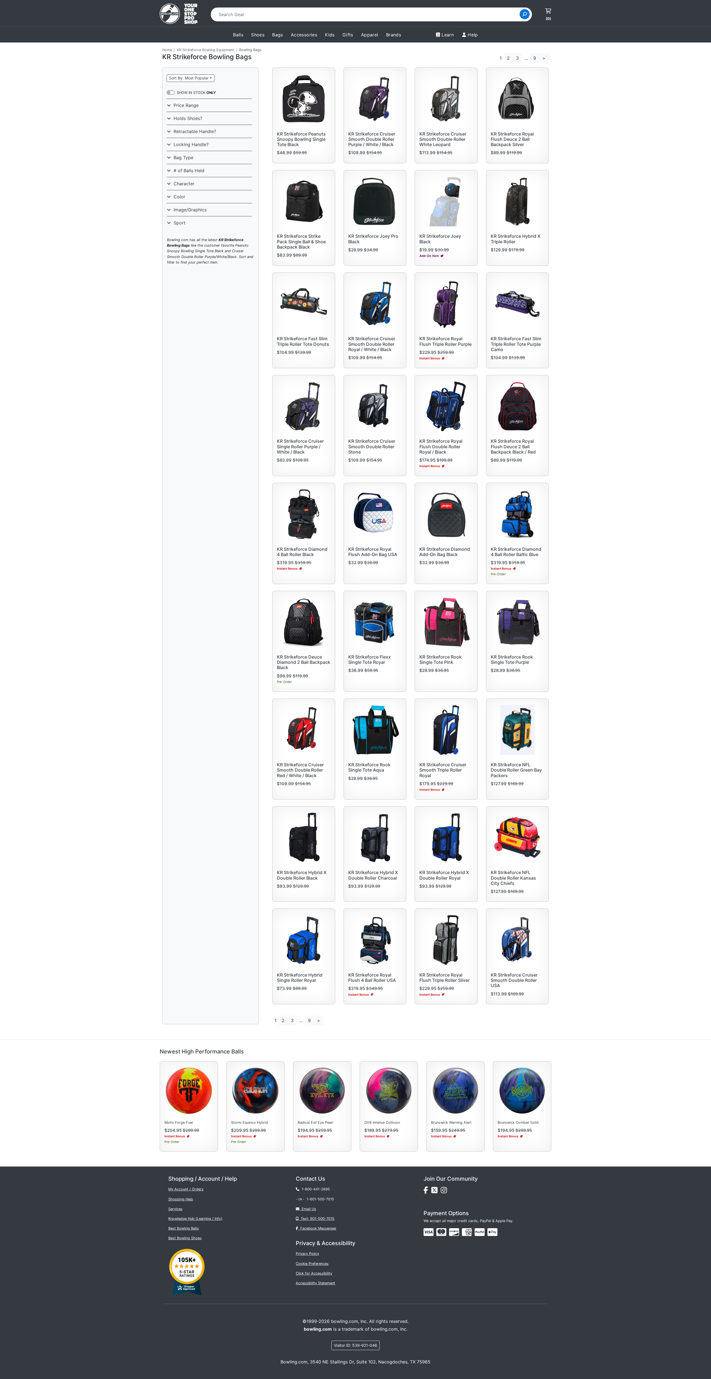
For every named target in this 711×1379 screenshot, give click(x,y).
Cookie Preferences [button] (312, 1264)
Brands (393, 34)
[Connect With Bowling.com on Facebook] (427, 1192)
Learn (448, 34)
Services (175, 1209)
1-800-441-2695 (314, 1189)
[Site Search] (525, 14)
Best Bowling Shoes (185, 1238)
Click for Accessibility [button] (314, 1273)
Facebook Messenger (317, 1228)
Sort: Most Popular (189, 78)
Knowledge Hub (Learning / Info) (195, 1219)
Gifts (347, 34)
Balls (238, 34)
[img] (480, 1232)
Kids (330, 34)
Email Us (307, 1209)
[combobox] (367, 14)
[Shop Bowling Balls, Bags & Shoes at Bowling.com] (178, 14)
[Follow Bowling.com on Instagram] (445, 1192)
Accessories (304, 34)
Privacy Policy (307, 1254)
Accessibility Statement (315, 1283)
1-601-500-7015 (320, 1199)
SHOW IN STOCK (196, 93)
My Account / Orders (186, 1189)
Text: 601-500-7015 (316, 1219)
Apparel (369, 34)
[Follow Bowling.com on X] (436, 1192)
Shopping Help (180, 1199)
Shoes (257, 34)
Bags (277, 34)
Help (473, 34)
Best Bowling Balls (183, 1228)
